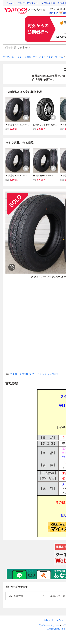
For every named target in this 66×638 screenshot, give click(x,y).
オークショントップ (12, 57)
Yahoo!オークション (54, 620)
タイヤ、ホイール (54, 57)
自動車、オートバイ (33, 57)
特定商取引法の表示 (56, 629)
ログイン (53, 12)
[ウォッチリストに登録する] (26, 117)
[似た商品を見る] (11, 267)
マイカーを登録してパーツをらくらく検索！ (34, 373)
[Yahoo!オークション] (25, 9)
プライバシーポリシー (48, 625)
